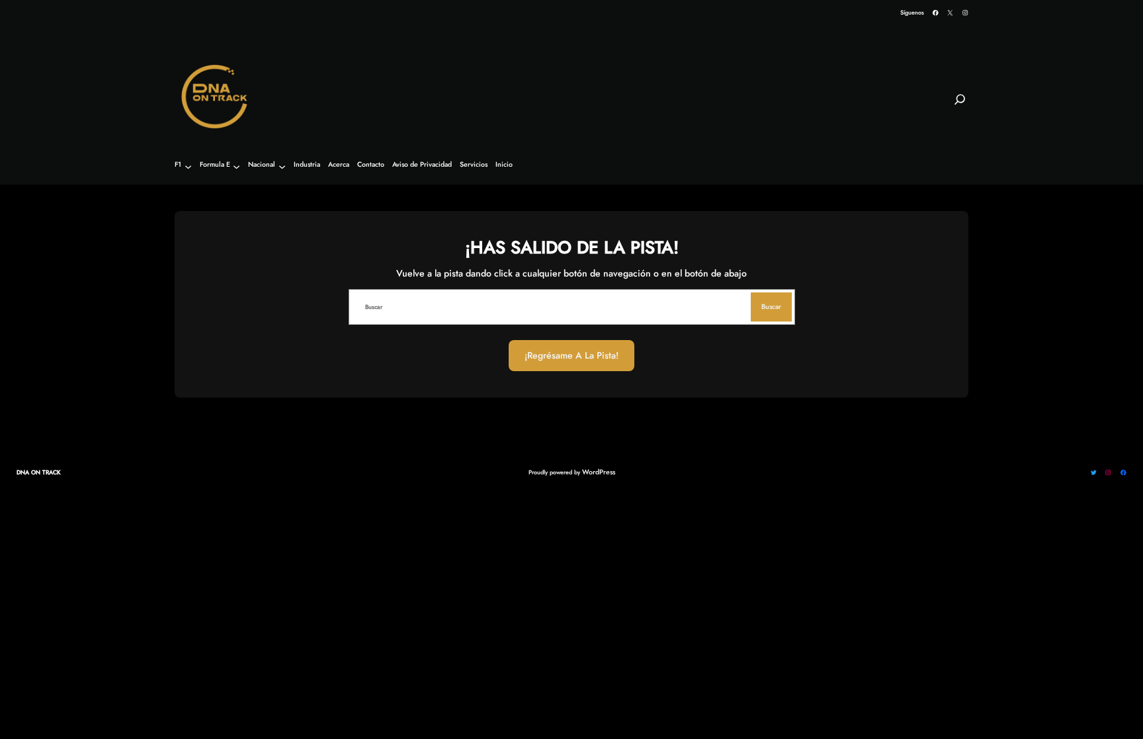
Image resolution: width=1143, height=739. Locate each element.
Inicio (504, 165)
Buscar (771, 307)
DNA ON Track (39, 472)
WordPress (598, 472)
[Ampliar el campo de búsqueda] (959, 105)
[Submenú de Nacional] (282, 166)
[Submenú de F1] (188, 166)
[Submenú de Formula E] (236, 166)
